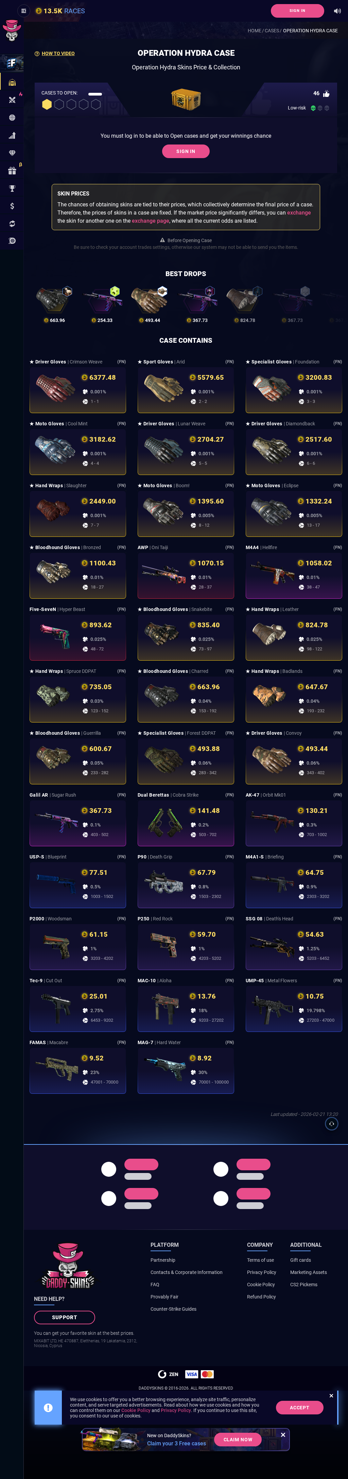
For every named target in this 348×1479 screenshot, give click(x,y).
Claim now (238, 1439)
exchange (299, 212)
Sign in (297, 10)
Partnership (163, 1260)
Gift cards (300, 1260)
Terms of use (260, 1260)
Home (254, 30)
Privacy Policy (261, 1272)
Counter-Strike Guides (173, 1309)
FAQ (155, 1284)
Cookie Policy (261, 1284)
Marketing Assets (308, 1272)
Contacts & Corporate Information (187, 1272)
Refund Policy (261, 1296)
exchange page (150, 221)
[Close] (283, 1435)
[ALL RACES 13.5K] (11, 241)
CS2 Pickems (303, 1284)
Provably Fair (164, 1296)
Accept (300, 1407)
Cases (272, 30)
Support (64, 1317)
